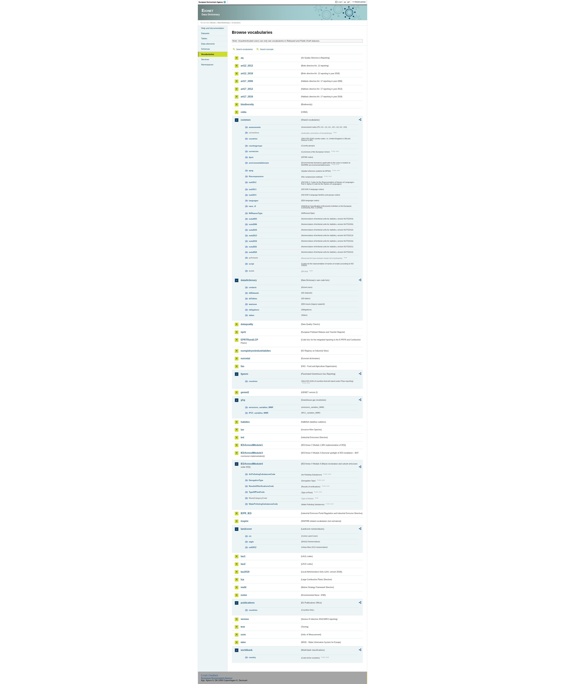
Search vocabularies (244, 49)
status (251, 315)
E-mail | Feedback (209, 675)
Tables (204, 38)
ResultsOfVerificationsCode (261, 486)
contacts (252, 287)
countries (253, 139)
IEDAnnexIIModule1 (252, 445)
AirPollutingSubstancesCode (262, 474)
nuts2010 (253, 230)
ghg (243, 400)
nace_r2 (252, 206)
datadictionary (249, 280)
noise (244, 595)
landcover (246, 529)
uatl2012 (252, 547)
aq (242, 58)
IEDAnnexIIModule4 (252, 464)
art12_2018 (247, 73)
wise (243, 642)
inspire (244, 521)
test (243, 627)
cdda (243, 112)
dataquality (247, 324)
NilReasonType (255, 213)
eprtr (243, 332)
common (246, 120)
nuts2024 (253, 252)
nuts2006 (253, 224)
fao (242, 366)
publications (248, 602)
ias (242, 429)
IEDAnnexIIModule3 (252, 453)
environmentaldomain (259, 163)
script (251, 264)
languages (253, 201)
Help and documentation (212, 28)
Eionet (212, 23)
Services (205, 59)
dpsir (251, 157)
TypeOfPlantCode (257, 492)
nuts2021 (253, 247)
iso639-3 (252, 189)
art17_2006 (247, 81)
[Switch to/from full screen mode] (349, 2)
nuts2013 (253, 235)
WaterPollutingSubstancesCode (263, 504)
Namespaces (207, 64)
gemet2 (245, 392)
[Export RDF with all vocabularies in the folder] (360, 120)
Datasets (205, 33)
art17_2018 (247, 96)
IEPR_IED (246, 513)
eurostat (245, 358)
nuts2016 (253, 241)
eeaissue (253, 304)
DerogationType (256, 480)
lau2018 (245, 572)
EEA (213, 2)
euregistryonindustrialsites (256, 351)
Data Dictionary (223, 23)
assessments (255, 127)
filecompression (256, 176)
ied (242, 437)
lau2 (243, 564)
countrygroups (255, 146)
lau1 (243, 556)
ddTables (253, 299)
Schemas (205, 49)
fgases (244, 374)
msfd (243, 587)
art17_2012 (247, 89)
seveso (245, 619)
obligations (254, 310)
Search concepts (266, 49)
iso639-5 (252, 195)
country (252, 657)
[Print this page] (345, 2)
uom (243, 634)
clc (250, 536)
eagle (251, 542)
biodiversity (247, 104)
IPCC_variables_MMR (258, 413)
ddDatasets (254, 293)
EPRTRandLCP (249, 339)
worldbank (246, 650)
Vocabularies (207, 54)
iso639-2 (252, 182)
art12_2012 (247, 65)
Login (340, 2)
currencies (253, 151)
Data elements (208, 44)
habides (245, 422)
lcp (242, 579)
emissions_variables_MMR (261, 407)
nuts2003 (253, 219)
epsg (251, 170)
